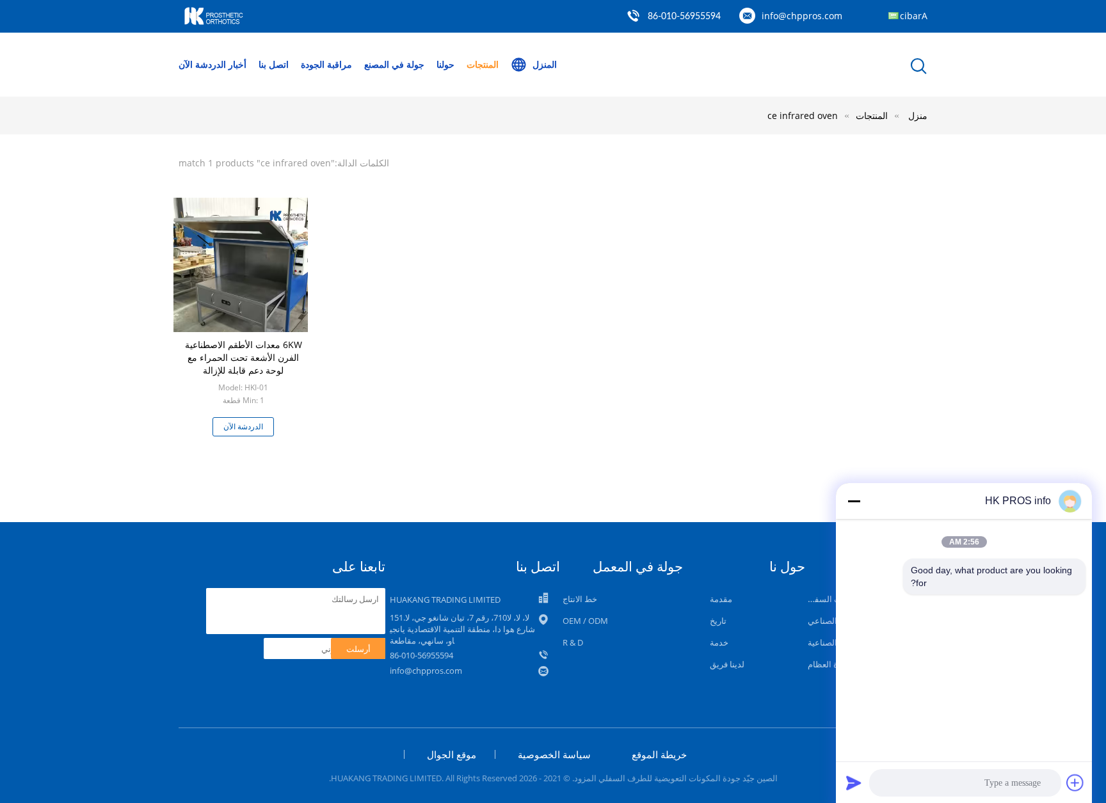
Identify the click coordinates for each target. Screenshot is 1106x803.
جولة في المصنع (394, 64)
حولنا (445, 64)
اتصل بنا (274, 64)
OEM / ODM (585, 620)
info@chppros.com (802, 16)
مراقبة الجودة (326, 64)
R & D (573, 642)
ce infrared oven (802, 115)
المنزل (545, 64)
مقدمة (721, 599)
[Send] (854, 782)
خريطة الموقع (659, 754)
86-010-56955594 (684, 16)
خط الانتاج (580, 599)
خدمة (719, 642)
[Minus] (854, 501)
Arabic (913, 16)
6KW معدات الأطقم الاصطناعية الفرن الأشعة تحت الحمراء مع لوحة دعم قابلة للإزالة (243, 357)
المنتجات (483, 64)
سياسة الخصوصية (554, 754)
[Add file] (1075, 782)
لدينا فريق (727, 664)
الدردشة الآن (202, 64)
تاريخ (718, 620)
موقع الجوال (451, 754)
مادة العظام (828, 664)
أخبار (237, 64)
